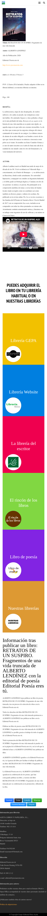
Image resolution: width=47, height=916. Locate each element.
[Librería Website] (13, 405)
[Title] (3, 2)
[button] (39, 3)
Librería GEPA (23, 340)
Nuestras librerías (23, 608)
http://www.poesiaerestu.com (13, 65)
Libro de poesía (23, 556)
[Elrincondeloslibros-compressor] (13, 519)
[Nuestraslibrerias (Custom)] (13, 622)
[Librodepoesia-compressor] (13, 570)
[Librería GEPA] (13, 354)
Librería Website (23, 391)
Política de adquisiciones (8, 904)
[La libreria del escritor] (13, 462)
